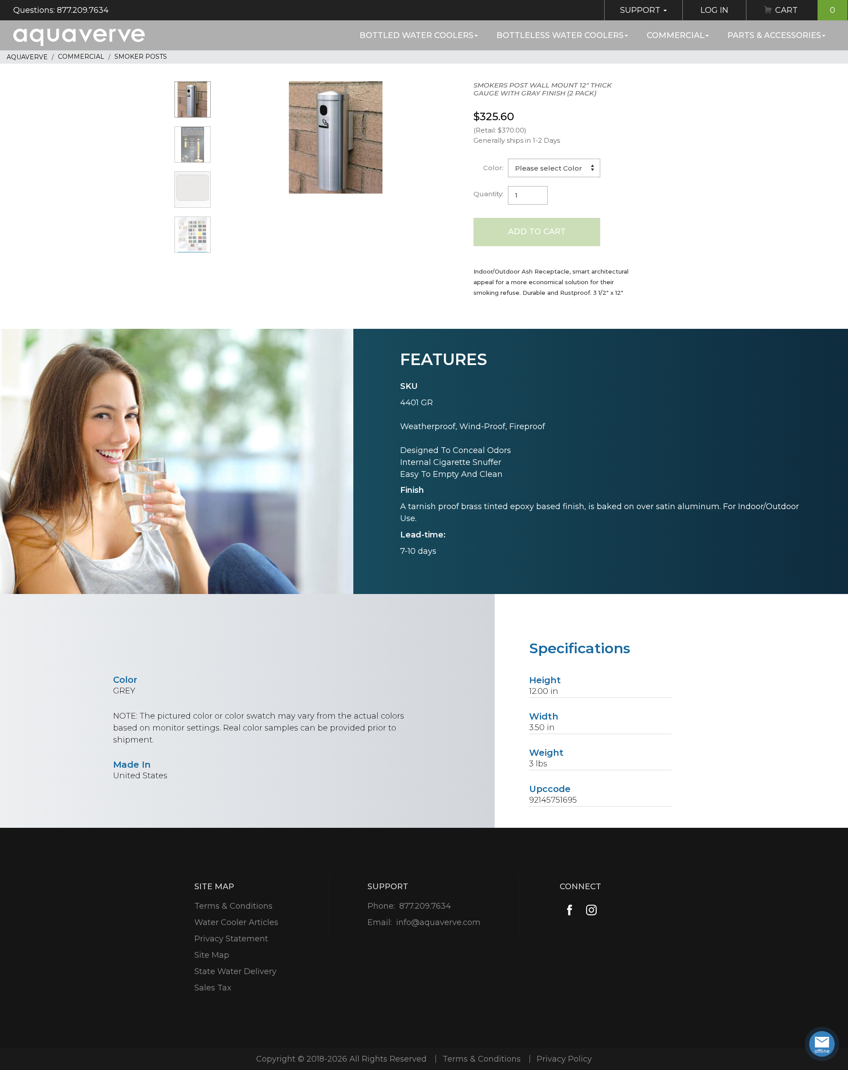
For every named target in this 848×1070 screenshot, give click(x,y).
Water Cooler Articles (236, 922)
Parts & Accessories (774, 35)
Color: (493, 168)
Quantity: (488, 194)
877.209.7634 (425, 906)
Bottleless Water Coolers (560, 35)
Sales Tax (212, 988)
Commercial (675, 35)
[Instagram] (592, 910)
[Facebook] (569, 910)
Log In (714, 10)
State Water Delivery (235, 971)
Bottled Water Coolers (416, 35)
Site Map (211, 955)
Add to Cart (537, 231)
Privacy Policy (564, 1059)
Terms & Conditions (233, 906)
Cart (805, 10)
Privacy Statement (231, 939)
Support (641, 10)
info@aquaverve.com (438, 922)
